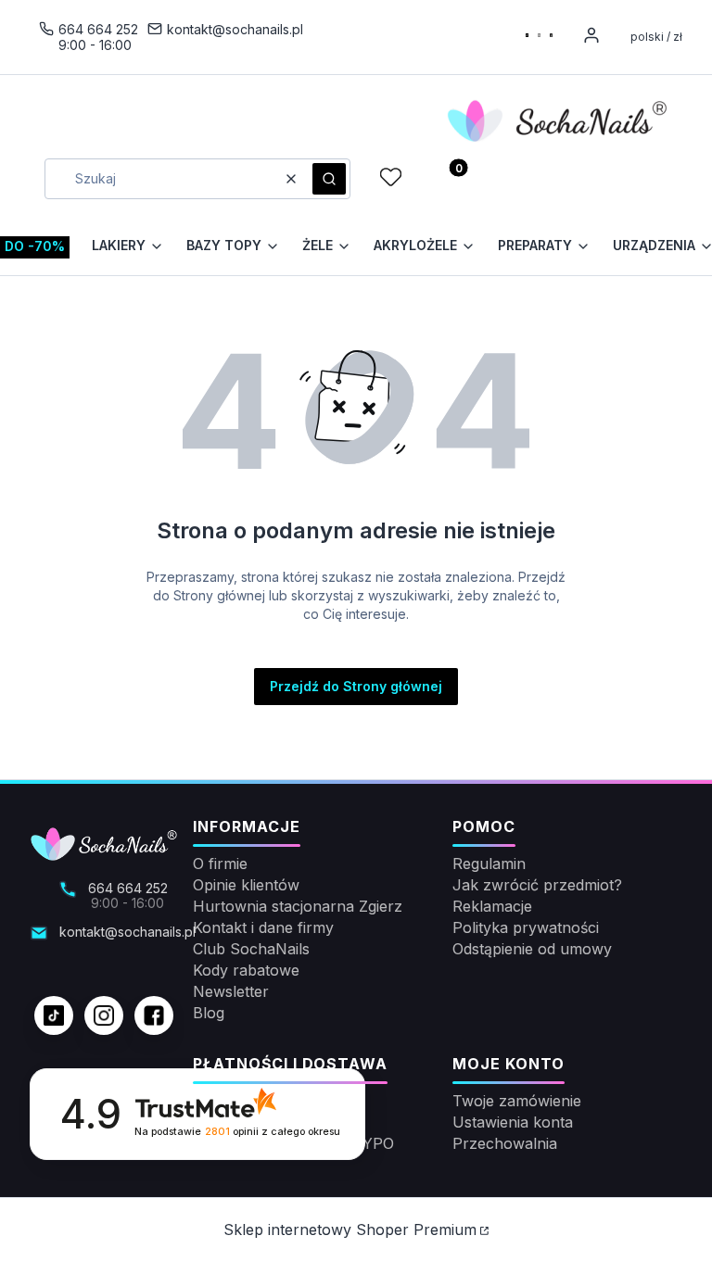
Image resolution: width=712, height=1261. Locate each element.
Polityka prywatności (525, 927)
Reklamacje (492, 906)
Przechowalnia (504, 1143)
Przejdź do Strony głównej (356, 686)
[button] (329, 179)
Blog (208, 1012)
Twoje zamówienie (516, 1100)
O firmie (220, 863)
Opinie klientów (246, 885)
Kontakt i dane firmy (263, 927)
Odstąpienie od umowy (532, 948)
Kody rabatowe (246, 970)
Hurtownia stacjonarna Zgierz (297, 906)
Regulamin (489, 863)
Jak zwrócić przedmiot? (537, 885)
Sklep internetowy (350, 1229)
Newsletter (231, 991)
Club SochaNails (251, 948)
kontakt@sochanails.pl (235, 29)
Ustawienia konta (512, 1122)
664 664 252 (98, 29)
